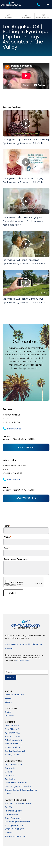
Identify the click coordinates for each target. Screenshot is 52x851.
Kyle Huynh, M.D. (12, 733)
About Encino (26, 447)
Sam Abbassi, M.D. (13, 744)
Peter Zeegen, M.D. (13, 740)
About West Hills (26, 498)
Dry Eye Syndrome (13, 764)
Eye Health (10, 779)
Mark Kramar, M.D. (13, 736)
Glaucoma (10, 775)
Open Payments (13, 818)
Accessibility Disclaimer (31, 644)
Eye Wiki (8, 807)
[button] (48, 5)
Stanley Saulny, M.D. (14, 755)
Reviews (9, 698)
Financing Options (13, 811)
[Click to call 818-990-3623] (38, 5)
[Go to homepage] (11, 5)
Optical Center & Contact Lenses (21, 790)
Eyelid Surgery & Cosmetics (18, 786)
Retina (8, 794)
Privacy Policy (11, 644)
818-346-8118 (13, 479)
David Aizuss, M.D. (13, 725)
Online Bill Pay (11, 814)
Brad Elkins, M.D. (12, 729)
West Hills (9, 716)
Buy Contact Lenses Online (18, 803)
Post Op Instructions (15, 825)
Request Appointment (15, 836)
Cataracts (10, 768)
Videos (8, 702)
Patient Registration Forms (17, 822)
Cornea (8, 772)
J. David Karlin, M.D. (14, 747)
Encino (8, 712)
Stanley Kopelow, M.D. (15, 751)
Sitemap (9, 648)
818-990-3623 (14, 428)
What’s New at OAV (14, 695)
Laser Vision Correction (16, 783)
